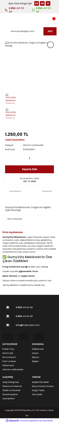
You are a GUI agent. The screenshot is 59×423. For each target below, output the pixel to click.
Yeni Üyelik (37, 394)
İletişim (35, 361)
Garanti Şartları (10, 394)
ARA (50, 31)
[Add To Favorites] (50, 44)
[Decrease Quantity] (9, 158)
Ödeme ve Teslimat (12, 386)
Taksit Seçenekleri (14, 139)
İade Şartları (8, 398)
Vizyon (35, 353)
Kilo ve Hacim (9, 357)
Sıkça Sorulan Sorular (43, 386)
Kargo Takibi (38, 390)
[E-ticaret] (29, 420)
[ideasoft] (12, 420)
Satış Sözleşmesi (10, 382)
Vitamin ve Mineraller (33, 145)
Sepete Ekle (29, 169)
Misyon (35, 357)
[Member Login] (6, 21)
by (27, 415)
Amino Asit (7, 353)
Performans (8, 365)
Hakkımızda (38, 349)
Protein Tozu (8, 349)
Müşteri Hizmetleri (40, 382)
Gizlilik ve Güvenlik (11, 390)
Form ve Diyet (9, 361)
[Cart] (52, 21)
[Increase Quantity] (50, 158)
